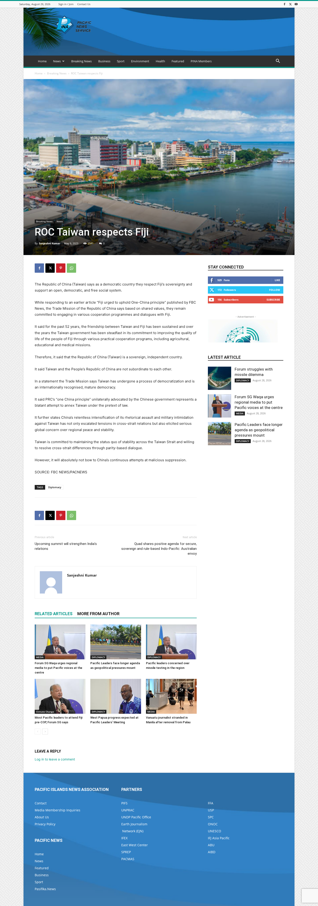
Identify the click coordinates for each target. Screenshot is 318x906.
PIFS (124, 803)
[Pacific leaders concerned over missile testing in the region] (171, 641)
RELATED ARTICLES (53, 613)
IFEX (124, 838)
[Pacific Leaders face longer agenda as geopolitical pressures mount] (115, 641)
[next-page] (45, 731)
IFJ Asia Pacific (219, 838)
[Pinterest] (60, 268)
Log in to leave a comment (55, 759)
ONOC (213, 824)
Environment (140, 61)
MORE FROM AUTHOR (98, 613)
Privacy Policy (45, 824)
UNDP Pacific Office (136, 817)
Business (104, 61)
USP (211, 810)
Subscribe (273, 299)
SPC (211, 817)
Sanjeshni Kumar (49, 243)
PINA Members (201, 61)
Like (277, 280)
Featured (178, 61)
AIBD (211, 852)
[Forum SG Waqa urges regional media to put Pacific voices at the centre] (60, 641)
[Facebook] (284, 4)
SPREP (126, 852)
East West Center (134, 845)
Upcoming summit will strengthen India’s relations (66, 546)
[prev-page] (38, 731)
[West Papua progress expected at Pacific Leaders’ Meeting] (115, 696)
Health (160, 61)
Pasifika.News (45, 889)
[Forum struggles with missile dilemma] (219, 378)
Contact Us (83, 4)
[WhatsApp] (71, 268)
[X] (290, 4)
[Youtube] (296, 4)
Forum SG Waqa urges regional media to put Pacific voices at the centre (58, 667)
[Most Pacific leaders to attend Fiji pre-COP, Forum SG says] (60, 696)
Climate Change (45, 711)
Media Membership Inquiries (57, 810)
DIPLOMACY (98, 657)
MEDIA (40, 657)
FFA (210, 803)
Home (42, 61)
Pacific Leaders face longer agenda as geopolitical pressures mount (259, 430)
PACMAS (127, 859)
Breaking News (81, 61)
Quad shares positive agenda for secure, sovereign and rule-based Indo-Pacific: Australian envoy (159, 549)
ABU (211, 845)
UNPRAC (127, 810)
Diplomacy (54, 487)
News (57, 61)
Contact (41, 803)
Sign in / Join (66, 4)
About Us (42, 817)
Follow (274, 290)
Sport (121, 61)
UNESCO (214, 831)
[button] (277, 61)
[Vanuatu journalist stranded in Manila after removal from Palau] (171, 696)
